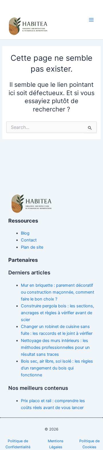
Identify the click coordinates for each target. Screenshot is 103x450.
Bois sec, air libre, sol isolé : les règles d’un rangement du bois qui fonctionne (57, 368)
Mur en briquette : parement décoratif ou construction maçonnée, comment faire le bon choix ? (57, 292)
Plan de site (32, 247)
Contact (29, 240)
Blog (25, 233)
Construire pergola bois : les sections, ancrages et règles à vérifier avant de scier (57, 312)
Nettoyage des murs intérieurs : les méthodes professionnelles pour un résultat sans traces (55, 347)
